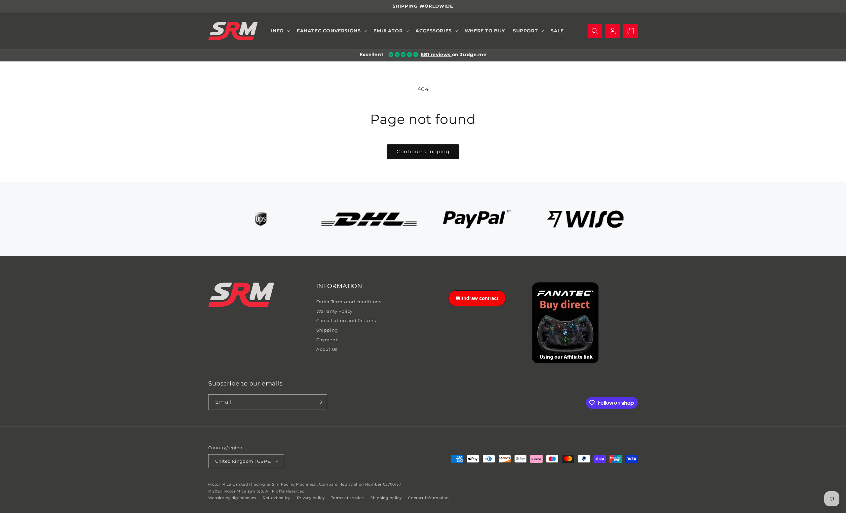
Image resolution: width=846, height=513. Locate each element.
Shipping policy (386, 497)
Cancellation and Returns (346, 320)
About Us (326, 349)
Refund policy (276, 497)
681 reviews (436, 54)
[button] (280, 31)
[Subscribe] (319, 402)
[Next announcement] (635, 6)
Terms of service (347, 497)
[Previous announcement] (210, 6)
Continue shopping (423, 151)
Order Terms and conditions (348, 301)
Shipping (327, 330)
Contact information (428, 497)
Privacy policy (311, 497)
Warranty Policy (334, 311)
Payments (328, 339)
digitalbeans (244, 497)
